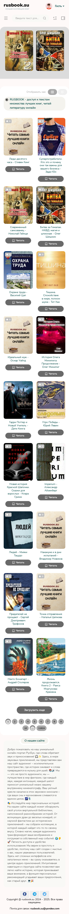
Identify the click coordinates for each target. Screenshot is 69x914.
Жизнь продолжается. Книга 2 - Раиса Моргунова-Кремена (50, 686)
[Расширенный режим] (62, 92)
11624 (41, 728)
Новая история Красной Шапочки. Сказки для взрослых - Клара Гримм (18, 491)
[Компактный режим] (52, 92)
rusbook (16, 6)
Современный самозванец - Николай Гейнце (18, 230)
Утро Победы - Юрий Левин (51, 424)
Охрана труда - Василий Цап (18, 294)
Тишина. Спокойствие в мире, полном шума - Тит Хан (51, 297)
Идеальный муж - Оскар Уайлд (18, 359)
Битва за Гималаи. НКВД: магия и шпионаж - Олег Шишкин (50, 232)
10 (25, 728)
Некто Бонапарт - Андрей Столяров (18, 681)
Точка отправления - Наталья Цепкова (51, 616)
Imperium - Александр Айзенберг (50, 487)
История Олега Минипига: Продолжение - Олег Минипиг (51, 362)
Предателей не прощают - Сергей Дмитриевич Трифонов (18, 619)
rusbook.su (28, 899)
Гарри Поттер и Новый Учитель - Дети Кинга (18, 425)
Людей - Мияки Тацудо (18, 554)
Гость (58, 6)
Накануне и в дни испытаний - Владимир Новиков (50, 555)
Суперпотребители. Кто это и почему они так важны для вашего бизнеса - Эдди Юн (50, 165)
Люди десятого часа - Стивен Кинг (18, 160)
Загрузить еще (34, 710)
